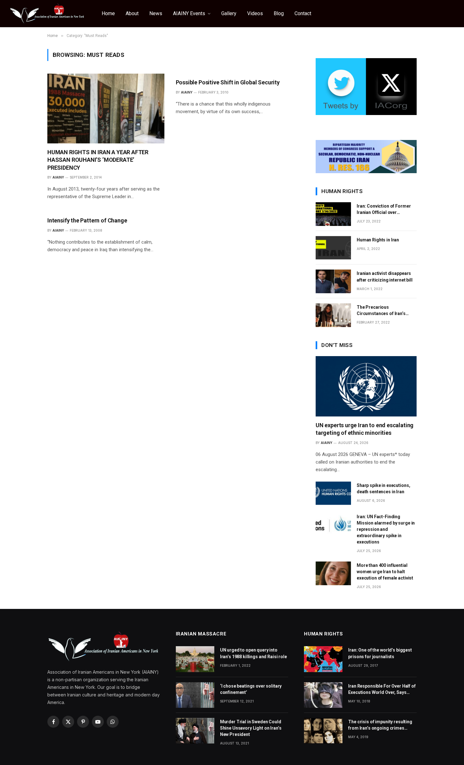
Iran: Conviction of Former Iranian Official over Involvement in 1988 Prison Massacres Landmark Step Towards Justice (384, 209)
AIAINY (58, 177)
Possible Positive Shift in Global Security (228, 82)
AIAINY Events (189, 13)
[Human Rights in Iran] (333, 248)
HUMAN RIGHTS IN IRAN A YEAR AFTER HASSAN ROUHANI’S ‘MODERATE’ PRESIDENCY (97, 160)
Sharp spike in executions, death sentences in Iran (383, 488)
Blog (279, 13)
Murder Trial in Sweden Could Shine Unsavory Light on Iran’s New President (251, 728)
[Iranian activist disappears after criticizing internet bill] (333, 281)
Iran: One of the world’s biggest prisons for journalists (380, 653)
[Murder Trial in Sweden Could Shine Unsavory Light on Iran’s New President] (195, 731)
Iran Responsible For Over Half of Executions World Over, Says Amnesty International (381, 689)
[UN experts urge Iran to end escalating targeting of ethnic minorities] (366, 386)
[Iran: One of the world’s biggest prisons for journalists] (323, 659)
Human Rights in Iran (378, 239)
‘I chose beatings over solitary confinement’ (251, 689)
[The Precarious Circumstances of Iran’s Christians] (333, 315)
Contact (302, 13)
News (155, 13)
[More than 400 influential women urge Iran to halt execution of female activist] (333, 573)
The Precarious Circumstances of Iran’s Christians (381, 311)
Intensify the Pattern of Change (87, 220)
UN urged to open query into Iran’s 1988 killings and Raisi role (253, 653)
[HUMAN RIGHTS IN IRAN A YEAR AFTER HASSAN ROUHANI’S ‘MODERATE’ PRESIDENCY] (105, 108)
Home (108, 13)
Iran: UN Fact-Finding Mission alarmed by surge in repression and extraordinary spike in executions (386, 529)
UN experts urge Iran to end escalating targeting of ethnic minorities (364, 429)
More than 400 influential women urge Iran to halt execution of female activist (385, 571)
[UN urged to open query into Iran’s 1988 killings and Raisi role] (195, 659)
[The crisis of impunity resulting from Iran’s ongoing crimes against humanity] (323, 731)
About (132, 13)
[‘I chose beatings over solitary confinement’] (195, 695)
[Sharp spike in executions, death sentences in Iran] (333, 493)
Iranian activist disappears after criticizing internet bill (385, 276)
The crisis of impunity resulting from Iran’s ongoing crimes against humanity (380, 725)
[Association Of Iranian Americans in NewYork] (47, 13)
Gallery (228, 13)
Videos (255, 13)
